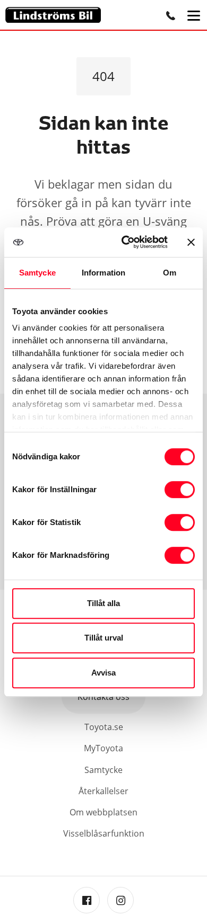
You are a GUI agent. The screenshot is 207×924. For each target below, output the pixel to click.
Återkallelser (103, 791)
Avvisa (103, 672)
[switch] (180, 489)
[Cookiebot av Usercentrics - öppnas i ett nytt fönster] (125, 242)
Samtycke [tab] (37, 272)
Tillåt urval (103, 637)
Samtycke (103, 770)
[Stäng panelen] (191, 242)
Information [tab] (103, 272)
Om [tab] (169, 272)
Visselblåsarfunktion (103, 833)
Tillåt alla (103, 603)
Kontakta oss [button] (103, 697)
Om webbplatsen (103, 812)
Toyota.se (103, 727)
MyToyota (103, 748)
